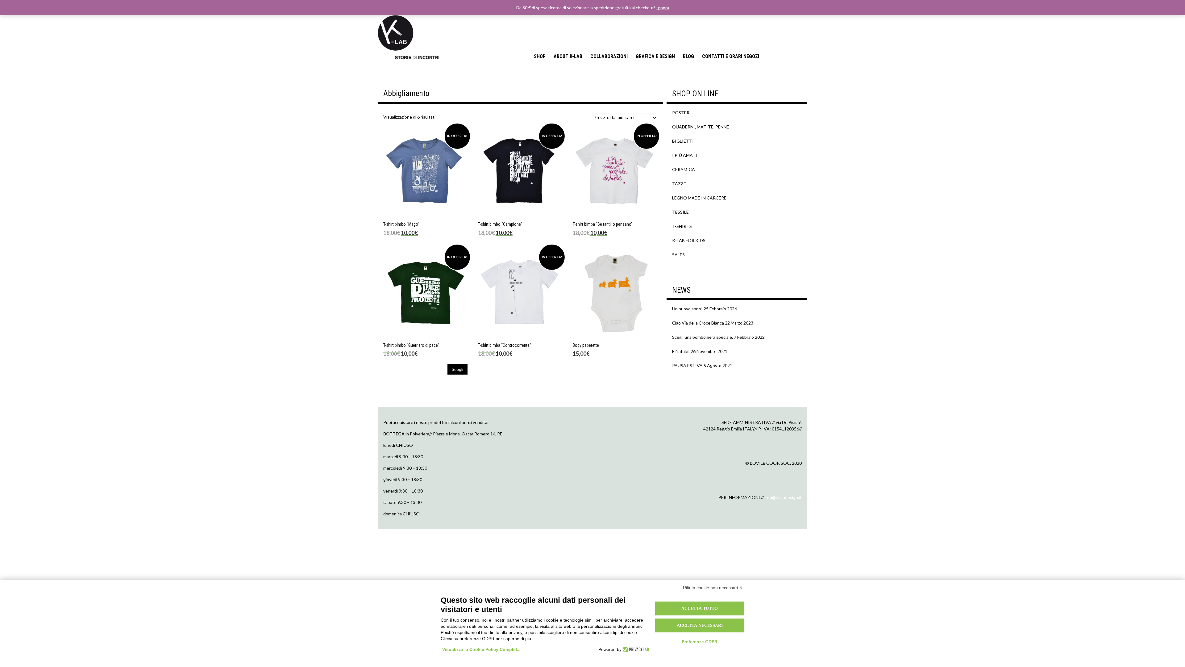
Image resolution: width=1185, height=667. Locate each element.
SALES (678, 254)
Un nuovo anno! (687, 308)
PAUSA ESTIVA (687, 365)
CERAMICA (683, 169)
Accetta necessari (700, 625)
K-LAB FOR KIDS (688, 240)
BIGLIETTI (683, 141)
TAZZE (679, 183)
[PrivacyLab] (635, 649)
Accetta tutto (699, 608)
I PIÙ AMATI (684, 155)
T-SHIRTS (682, 226)
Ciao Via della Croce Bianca (698, 322)
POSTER (680, 112)
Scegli (457, 369)
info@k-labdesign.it (783, 497)
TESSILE (680, 212)
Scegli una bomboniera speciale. (702, 337)
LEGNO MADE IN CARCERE (699, 197)
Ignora (662, 7)
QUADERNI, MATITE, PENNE (700, 126)
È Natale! (681, 351)
